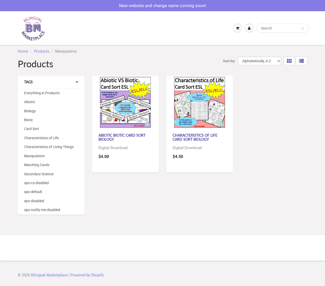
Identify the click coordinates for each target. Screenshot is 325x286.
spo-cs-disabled (36, 183)
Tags (28, 82)
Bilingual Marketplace (49, 275)
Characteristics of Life (41, 138)
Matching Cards (36, 165)
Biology (30, 111)
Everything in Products (42, 93)
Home (23, 51)
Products (41, 51)
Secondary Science (39, 174)
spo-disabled (34, 201)
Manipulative (34, 156)
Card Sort (31, 129)
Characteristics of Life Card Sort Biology (195, 137)
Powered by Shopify (87, 275)
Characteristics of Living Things (49, 147)
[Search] (302, 28)
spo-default (33, 192)
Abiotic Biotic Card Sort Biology (122, 137)
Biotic (28, 120)
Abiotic (29, 102)
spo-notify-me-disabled (42, 210)
